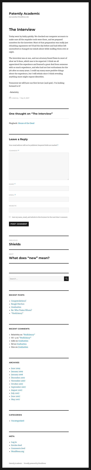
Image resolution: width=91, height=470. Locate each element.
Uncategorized (17, 421)
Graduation (16, 307)
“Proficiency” (17, 313)
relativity (15, 98)
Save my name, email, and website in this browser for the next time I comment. (40, 217)
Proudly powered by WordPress (35, 463)
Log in (14, 442)
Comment (14, 151)
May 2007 (15, 399)
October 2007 (17, 384)
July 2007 (15, 393)
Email (12, 195)
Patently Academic (24, 13)
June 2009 (15, 368)
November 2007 (18, 381)
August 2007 (16, 390)
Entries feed (16, 445)
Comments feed (18, 448)
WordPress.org (17, 451)
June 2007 (15, 396)
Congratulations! (18, 301)
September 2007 (18, 387)
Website (13, 206)
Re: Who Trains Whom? (21, 310)
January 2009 (17, 371)
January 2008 (17, 374)
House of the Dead (26, 123)
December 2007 (18, 378)
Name (12, 184)
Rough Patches (17, 304)
